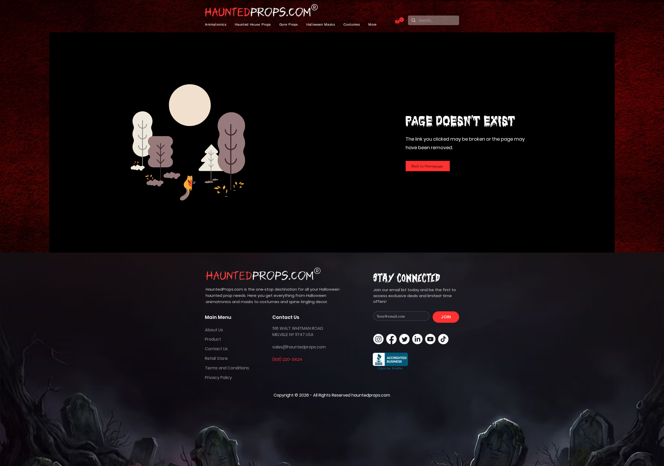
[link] (399, 20)
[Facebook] (391, 339)
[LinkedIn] (417, 339)
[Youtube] (430, 339)
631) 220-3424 (288, 359)
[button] (216, 24)
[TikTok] (443, 339)
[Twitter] (404, 339)
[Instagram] (378, 339)
